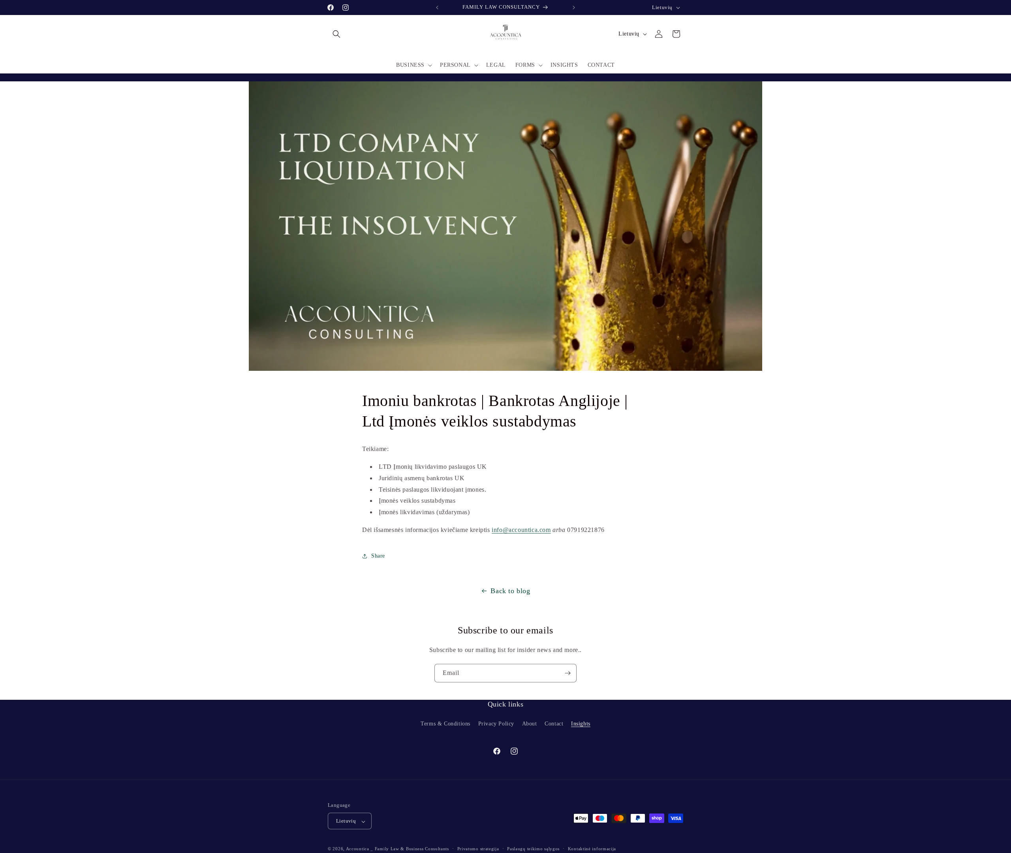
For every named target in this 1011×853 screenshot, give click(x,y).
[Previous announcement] (437, 7)
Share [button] (378, 556)
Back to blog (510, 591)
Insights (580, 724)
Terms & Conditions (445, 724)
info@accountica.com (521, 529)
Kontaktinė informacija (592, 848)
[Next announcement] (574, 7)
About (529, 724)
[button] (336, 34)
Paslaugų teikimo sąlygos (533, 848)
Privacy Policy (496, 724)
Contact (554, 724)
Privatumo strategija (478, 848)
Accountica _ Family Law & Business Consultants (397, 849)
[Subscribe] (567, 673)
